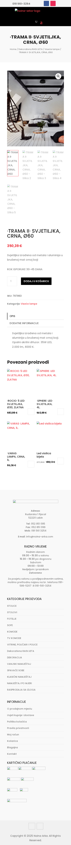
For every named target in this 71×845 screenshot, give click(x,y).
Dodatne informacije (24, 323)
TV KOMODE (14, 638)
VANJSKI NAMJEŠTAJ (19, 664)
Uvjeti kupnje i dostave (20, 715)
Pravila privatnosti (18, 728)
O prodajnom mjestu (19, 708)
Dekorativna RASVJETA (30, 49)
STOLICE (12, 606)
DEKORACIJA (14, 657)
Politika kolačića (17, 721)
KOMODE (12, 631)
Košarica (12, 741)
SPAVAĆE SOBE (15, 670)
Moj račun (13, 734)
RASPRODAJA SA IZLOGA (21, 689)
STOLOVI (12, 612)
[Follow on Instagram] (53, 3)
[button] (58, 76)
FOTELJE (11, 618)
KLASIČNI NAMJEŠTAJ (19, 676)
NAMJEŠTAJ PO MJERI (19, 683)
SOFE (10, 625)
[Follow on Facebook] (46, 3)
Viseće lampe (52, 49)
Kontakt (12, 754)
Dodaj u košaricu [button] (31, 411)
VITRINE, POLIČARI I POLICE (22, 644)
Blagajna (12, 747)
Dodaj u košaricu (36, 281)
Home (13, 49)
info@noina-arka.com (39, 536)
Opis (12, 316)
